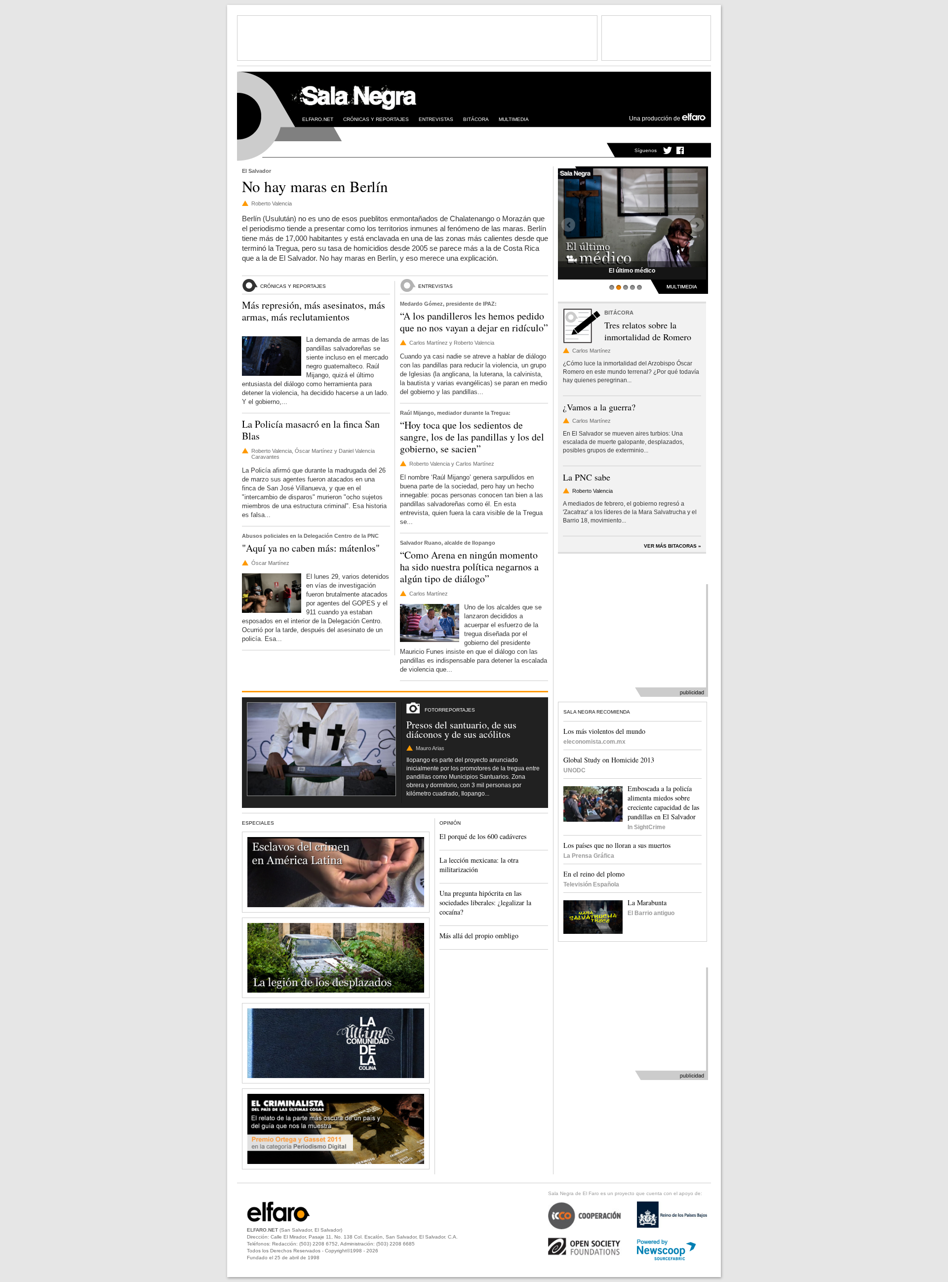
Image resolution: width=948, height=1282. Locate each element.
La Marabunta (647, 902)
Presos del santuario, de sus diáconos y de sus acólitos (461, 729)
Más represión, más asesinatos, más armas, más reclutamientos (313, 310)
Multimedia (514, 119)
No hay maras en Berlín (315, 186)
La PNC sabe (586, 477)
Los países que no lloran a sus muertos (617, 845)
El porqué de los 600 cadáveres (482, 836)
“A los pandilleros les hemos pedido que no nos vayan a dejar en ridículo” (474, 321)
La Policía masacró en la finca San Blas (311, 429)
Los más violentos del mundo (604, 731)
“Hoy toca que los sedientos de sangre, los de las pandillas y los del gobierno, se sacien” (472, 436)
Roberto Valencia (592, 491)
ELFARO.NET (317, 119)
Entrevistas (436, 119)
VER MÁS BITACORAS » (672, 546)
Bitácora (476, 119)
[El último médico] (632, 217)
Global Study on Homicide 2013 (608, 759)
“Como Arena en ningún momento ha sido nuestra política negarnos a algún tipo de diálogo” (469, 566)
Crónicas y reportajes (376, 119)
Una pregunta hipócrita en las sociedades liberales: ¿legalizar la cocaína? (485, 902)
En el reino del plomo (594, 874)
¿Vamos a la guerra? (599, 407)
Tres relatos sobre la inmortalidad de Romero (647, 331)
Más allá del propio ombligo (478, 935)
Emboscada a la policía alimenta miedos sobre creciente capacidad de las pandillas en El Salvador (663, 802)
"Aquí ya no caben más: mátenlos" (311, 548)
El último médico (632, 270)
